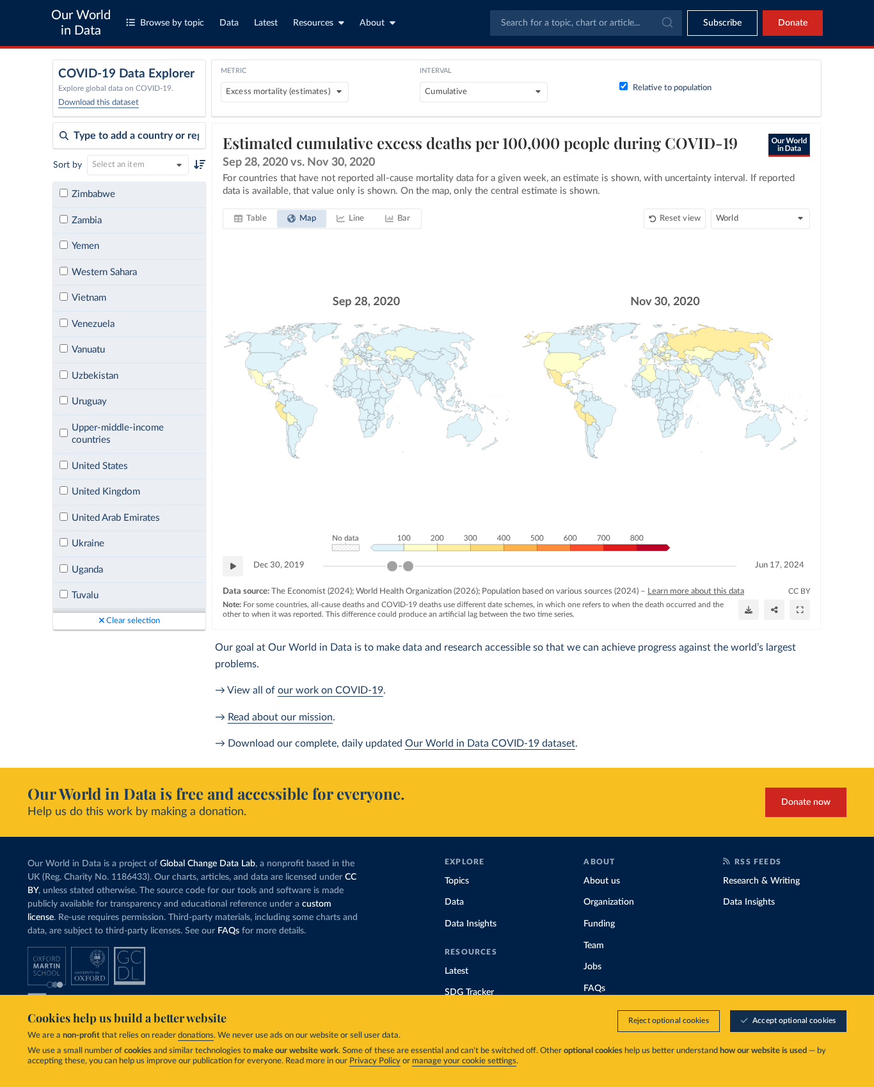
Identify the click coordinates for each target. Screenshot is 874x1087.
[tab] (250, 219)
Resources (313, 23)
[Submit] (666, 23)
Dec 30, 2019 (279, 565)
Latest (266, 23)
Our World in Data (81, 23)
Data (229, 23)
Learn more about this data (696, 591)
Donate (792, 23)
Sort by (67, 165)
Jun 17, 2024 (779, 565)
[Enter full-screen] (800, 609)
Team (594, 945)
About (372, 23)
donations (196, 1035)
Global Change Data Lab (207, 863)
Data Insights (471, 923)
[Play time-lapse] (233, 566)
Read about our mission (280, 717)
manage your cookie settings (464, 1061)
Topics (457, 881)
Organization (609, 902)
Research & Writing (761, 881)
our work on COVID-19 (330, 690)
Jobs (592, 966)
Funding (599, 923)
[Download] (748, 609)
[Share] (774, 609)
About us (602, 881)
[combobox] (586, 23)
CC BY (799, 591)
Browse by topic (172, 23)
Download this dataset (98, 103)
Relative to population (672, 88)
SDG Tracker (469, 992)
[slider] (392, 566)
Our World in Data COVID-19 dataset (490, 743)
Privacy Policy (375, 1061)
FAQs (228, 930)
